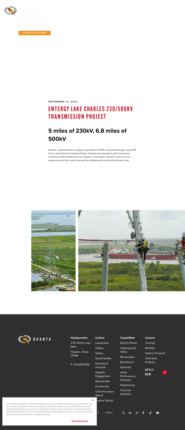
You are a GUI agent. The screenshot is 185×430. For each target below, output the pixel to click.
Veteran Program (155, 353)
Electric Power (128, 343)
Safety (99, 353)
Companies (140, 10)
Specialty (125, 367)
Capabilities (107, 10)
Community (102, 386)
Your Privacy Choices (79, 421)
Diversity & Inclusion (101, 365)
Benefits (150, 348)
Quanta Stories (35, 32)
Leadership (102, 343)
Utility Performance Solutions (128, 376)
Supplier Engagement (102, 374)
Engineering (127, 385)
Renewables (127, 357)
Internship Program (151, 360)
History (99, 348)
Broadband (127, 362)
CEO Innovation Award (104, 393)
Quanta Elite (102, 381)
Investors (158, 10)
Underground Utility (128, 350)
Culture (89, 10)
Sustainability (103, 358)
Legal (109, 412)
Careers (124, 10)
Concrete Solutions (125, 392)
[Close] (93, 400)
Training (150, 343)
